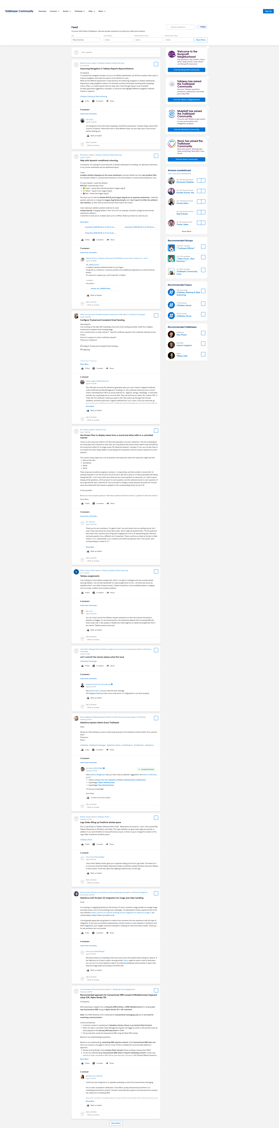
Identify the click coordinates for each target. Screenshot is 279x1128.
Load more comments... (89, 114)
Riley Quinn (84, 155)
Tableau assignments (89, 576)
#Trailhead (141, 717)
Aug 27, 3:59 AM (85, 432)
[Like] (82, 101)
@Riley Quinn (94, 265)
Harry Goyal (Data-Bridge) (95, 857)
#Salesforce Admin (113, 745)
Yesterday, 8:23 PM (85, 719)
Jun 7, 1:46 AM (84, 573)
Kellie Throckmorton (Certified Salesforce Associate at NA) (101, 314)
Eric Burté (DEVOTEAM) (94, 768)
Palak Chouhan (85, 63)
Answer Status (108, 36)
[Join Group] (203, 247)
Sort (72, 36)
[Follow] (199, 180)
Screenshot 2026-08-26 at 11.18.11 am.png (101, 227)
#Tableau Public (103, 817)
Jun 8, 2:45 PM (84, 65)
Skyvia (126, 960)
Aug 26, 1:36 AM (85, 157)
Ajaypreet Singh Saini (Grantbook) (98, 684)
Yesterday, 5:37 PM (85, 819)
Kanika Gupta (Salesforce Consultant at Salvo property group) (102, 892)
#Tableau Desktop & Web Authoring (111, 63)
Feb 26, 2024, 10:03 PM (87, 895)
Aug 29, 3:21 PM (85, 654)
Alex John (89, 611)
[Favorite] (156, 64)
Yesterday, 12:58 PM (86, 992)
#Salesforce (149, 745)
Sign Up (268, 11)
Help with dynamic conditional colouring (99, 160)
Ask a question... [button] (88, 52)
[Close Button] (207, 48)
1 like (87, 101)
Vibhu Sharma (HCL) (87, 570)
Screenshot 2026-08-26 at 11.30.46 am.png (141, 227)
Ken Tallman (84, 430)
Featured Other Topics (171, 36)
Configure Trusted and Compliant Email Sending (102, 320)
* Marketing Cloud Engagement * (124, 989)
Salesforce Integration (140, 892)
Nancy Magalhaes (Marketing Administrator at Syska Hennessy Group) (105, 717)
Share (109, 101)
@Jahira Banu (94, 691)
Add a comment (91, 142)
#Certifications (127, 745)
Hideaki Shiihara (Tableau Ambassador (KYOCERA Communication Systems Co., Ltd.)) (117, 258)
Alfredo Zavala (85, 817)
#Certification (139, 745)
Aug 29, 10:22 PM (85, 317)
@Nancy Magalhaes (97, 775)
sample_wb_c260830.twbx (101, 288)
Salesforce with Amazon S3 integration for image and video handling (111, 898)
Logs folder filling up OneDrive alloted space (100, 822)
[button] (186, 70)
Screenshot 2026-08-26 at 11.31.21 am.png (101, 233)
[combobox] (85, 38)
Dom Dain (89, 120)
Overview (42, 11)
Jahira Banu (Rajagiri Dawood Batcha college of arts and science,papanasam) (108, 649)
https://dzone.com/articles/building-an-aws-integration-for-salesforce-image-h (121, 913)
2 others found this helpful (100, 798)
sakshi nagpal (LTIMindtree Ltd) (97, 381)
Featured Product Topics (141, 36)
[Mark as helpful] (88, 798)
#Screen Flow (101, 430)
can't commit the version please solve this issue (102, 657)
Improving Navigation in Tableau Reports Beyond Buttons (107, 68)
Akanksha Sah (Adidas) (94, 1076)
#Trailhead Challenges (137, 314)
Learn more (172, 174)
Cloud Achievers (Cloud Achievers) (92, 989)
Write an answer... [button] (93, 145)
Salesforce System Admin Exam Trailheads (99, 722)
